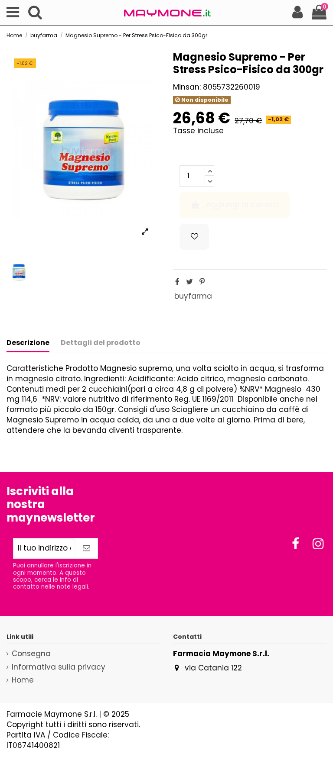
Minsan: (187, 87)
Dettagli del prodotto (100, 343)
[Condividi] (177, 282)
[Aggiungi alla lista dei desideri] (194, 237)
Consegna (31, 654)
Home (23, 680)
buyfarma (193, 296)
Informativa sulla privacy (58, 667)
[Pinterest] (202, 282)
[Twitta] (189, 282)
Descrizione (28, 343)
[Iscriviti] (86, 548)
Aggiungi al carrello (242, 205)
